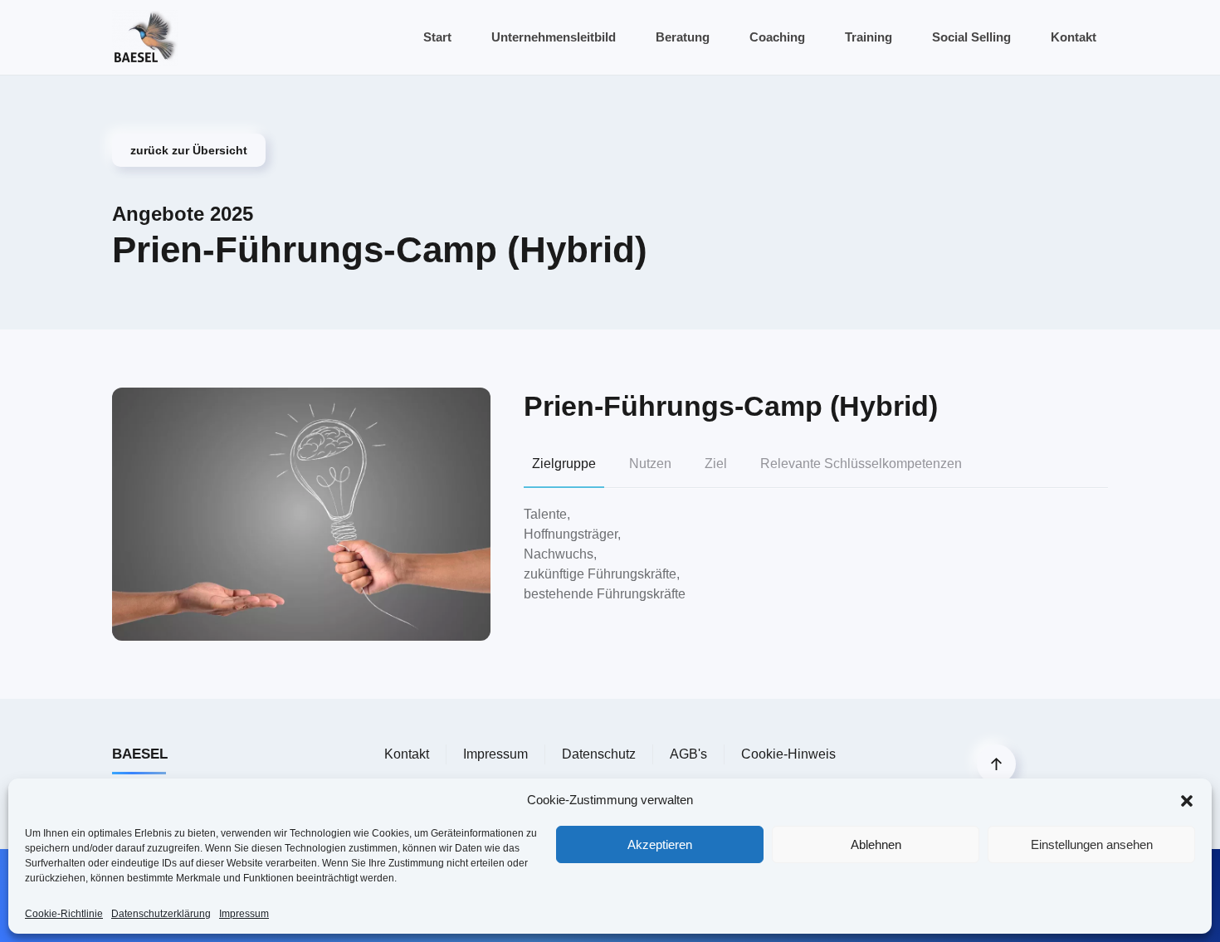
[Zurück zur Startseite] (145, 37)
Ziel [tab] (716, 463)
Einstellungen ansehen (1092, 844)
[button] (1187, 800)
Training (868, 37)
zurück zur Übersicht (188, 150)
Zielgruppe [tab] (564, 463)
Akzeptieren (659, 844)
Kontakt (1073, 37)
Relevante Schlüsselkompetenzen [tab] (861, 463)
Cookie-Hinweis (788, 754)
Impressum (244, 914)
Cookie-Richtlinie (64, 914)
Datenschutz (599, 754)
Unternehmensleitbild (553, 37)
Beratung (683, 37)
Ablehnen (876, 844)
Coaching (777, 37)
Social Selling (971, 37)
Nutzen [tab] (650, 463)
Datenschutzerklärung (161, 914)
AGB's (688, 754)
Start (437, 37)
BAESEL (140, 754)
